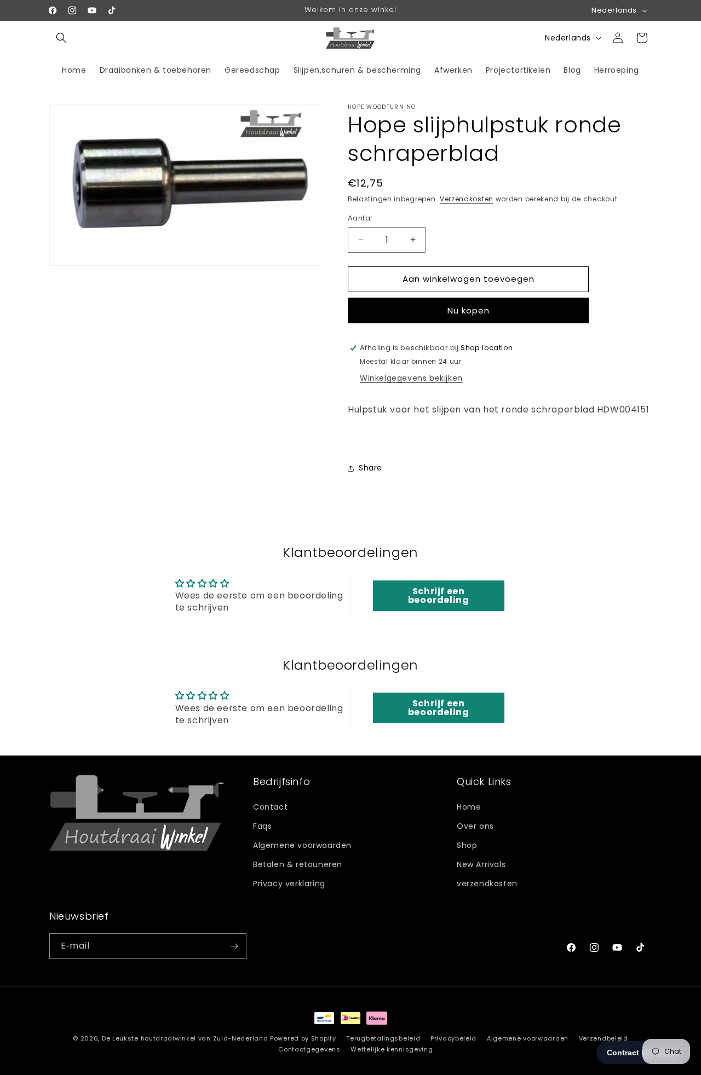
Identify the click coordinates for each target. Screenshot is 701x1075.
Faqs (262, 825)
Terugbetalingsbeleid (383, 1038)
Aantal (360, 218)
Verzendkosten (466, 199)
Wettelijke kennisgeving (391, 1049)
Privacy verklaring (289, 883)
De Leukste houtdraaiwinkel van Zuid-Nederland (185, 1038)
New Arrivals (481, 863)
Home (469, 806)
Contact (270, 806)
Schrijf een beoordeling (438, 595)
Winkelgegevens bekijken (411, 378)
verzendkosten (487, 883)
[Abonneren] (234, 946)
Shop (467, 844)
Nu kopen (468, 310)
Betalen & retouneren (297, 863)
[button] (61, 38)
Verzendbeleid (603, 1038)
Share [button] (370, 468)
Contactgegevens (309, 1049)
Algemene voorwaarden (302, 844)
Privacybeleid (453, 1038)
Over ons (475, 825)
